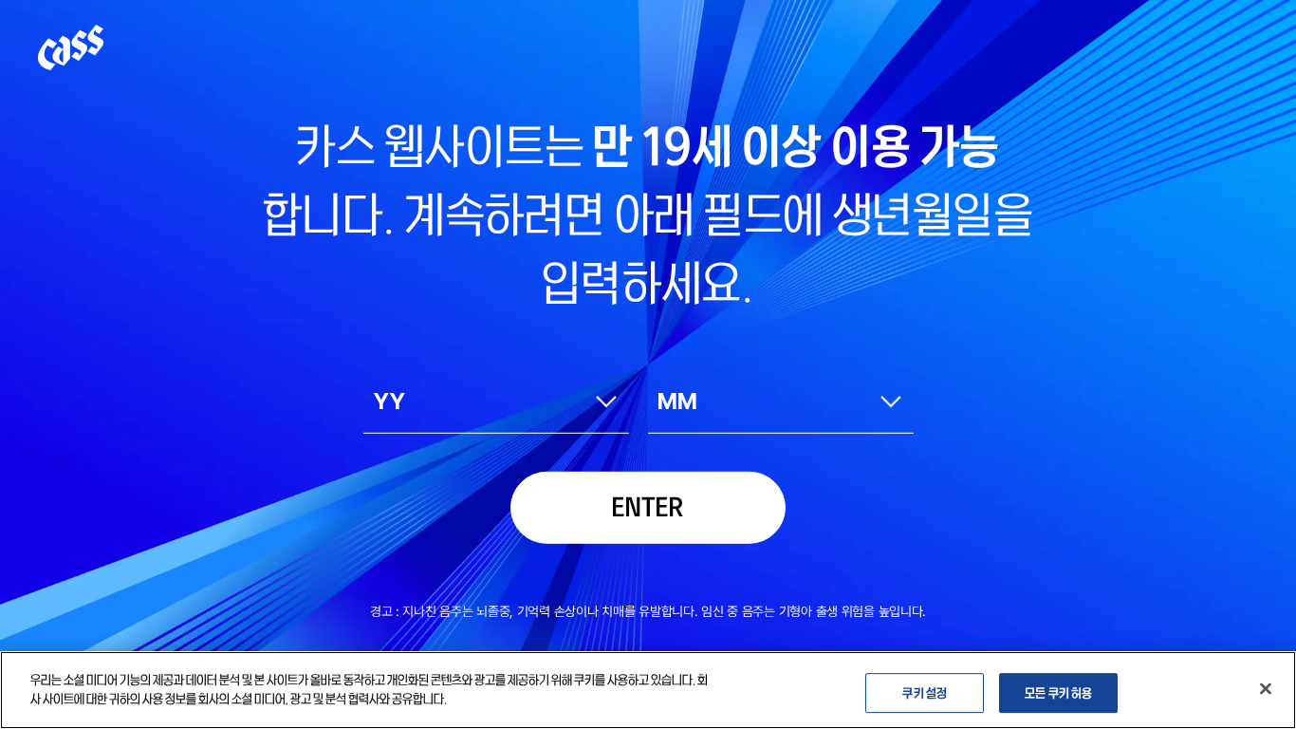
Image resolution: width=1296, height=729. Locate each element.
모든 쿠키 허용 (1058, 692)
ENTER (648, 504)
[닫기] (1266, 688)
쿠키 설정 (924, 692)
